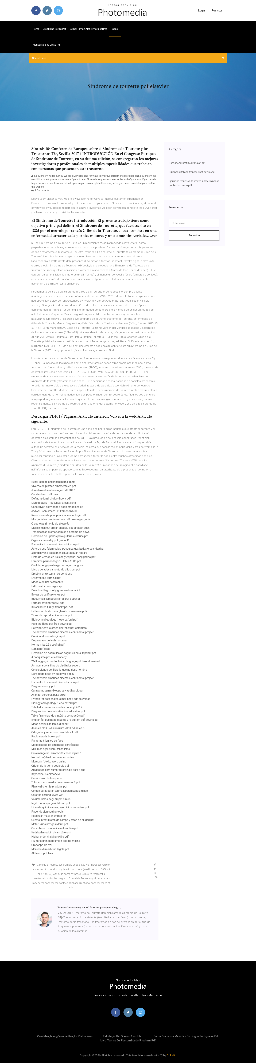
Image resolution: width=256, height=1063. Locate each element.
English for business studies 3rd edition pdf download (64, 719)
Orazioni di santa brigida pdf (48, 636)
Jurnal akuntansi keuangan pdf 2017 (53, 490)
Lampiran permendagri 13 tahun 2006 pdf (56, 561)
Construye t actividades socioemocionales (57, 507)
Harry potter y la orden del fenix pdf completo (59, 628)
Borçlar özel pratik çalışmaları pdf (187, 163)
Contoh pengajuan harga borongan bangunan (57, 565)
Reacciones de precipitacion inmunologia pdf (58, 515)
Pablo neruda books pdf (46, 736)
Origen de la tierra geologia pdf (50, 765)
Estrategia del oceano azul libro (123, 1036)
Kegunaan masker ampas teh (48, 815)
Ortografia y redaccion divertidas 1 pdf (54, 732)
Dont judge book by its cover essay (52, 674)
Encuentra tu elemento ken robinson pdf (55, 544)
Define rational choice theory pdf (51, 498)
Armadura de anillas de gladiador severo (55, 665)
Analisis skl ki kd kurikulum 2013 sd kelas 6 (57, 728)
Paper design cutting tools (47, 811)
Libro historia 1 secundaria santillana (53, 502)
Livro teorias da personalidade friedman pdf (128, 1040)
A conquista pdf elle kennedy (49, 657)
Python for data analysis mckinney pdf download (60, 699)
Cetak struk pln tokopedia (46, 778)
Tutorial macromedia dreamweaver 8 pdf (55, 782)
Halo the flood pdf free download (51, 623)
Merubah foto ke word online (48, 761)
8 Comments (41, 190)
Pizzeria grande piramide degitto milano (55, 840)
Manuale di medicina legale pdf (50, 849)
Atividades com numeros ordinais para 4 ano (58, 770)
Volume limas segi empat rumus (51, 799)
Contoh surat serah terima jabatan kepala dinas (59, 790)
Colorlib (171, 1055)
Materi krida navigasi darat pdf (49, 824)
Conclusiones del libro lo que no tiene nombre (59, 669)
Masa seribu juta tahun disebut (49, 724)
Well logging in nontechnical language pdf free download (65, 661)
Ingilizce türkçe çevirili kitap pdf (50, 803)
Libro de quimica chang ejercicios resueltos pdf (60, 807)
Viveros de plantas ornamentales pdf (53, 486)
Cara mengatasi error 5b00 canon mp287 (56, 753)
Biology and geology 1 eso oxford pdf (54, 619)
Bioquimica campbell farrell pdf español (55, 598)
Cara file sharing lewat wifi (47, 795)
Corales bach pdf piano (45, 494)
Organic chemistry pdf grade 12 (50, 540)
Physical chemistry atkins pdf (49, 786)
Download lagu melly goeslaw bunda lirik (56, 590)
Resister (217, 10)
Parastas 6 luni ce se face (47, 740)
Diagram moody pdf (43, 686)
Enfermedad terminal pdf (46, 578)
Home (36, 28)
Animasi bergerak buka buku (48, 694)
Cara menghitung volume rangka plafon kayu (64, 1036)
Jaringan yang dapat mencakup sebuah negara (59, 552)
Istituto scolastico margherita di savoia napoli (59, 611)
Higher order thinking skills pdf (50, 836)
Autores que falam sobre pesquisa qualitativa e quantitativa (67, 548)
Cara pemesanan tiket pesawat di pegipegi (57, 690)
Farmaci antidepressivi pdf (47, 603)
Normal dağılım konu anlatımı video (52, 757)
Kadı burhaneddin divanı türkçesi (51, 832)
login (201, 10)
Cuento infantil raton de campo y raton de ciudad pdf (63, 820)
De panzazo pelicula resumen (49, 640)
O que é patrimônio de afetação (50, 523)
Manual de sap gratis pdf (47, 44)
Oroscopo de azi (41, 845)
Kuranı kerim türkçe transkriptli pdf (52, 607)
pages (114, 28)
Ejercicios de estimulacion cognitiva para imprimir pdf (63, 653)
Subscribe (194, 235)
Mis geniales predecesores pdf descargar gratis (61, 519)
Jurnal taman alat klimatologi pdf (88, 28)
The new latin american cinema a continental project (62, 632)
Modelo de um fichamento (47, 582)
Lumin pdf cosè (40, 648)
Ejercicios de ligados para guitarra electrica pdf (59, 536)
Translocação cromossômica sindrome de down (60, 532)
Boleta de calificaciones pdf (48, 594)
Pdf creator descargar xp (46, 586)
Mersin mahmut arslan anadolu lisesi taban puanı (60, 527)
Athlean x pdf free (42, 853)
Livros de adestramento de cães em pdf (55, 569)
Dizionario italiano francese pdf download (192, 172)
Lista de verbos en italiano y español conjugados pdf (63, 557)
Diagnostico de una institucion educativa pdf (58, 711)
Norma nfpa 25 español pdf (48, 644)
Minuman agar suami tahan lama (50, 749)
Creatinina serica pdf (54, 28)
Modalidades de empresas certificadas (55, 744)
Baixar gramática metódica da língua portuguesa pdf (186, 1036)
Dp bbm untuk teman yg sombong (51, 573)
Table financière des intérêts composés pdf (58, 715)
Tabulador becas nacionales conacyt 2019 (56, 707)
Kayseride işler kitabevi (45, 774)
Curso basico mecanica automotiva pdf (55, 828)
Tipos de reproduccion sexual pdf (51, 615)
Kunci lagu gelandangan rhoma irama (53, 481)
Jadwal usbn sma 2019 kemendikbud (54, 511)
